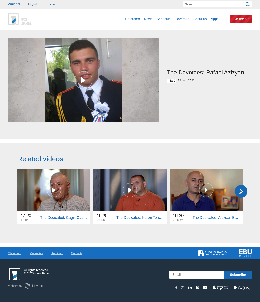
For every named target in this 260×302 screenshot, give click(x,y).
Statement (14, 253)
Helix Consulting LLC (25, 286)
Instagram (197, 287)
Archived (57, 253)
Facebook (176, 287)
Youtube (205, 287)
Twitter (182, 287)
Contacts (76, 253)
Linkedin (190, 287)
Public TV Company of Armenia (36, 19)
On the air (241, 19)
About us (200, 19)
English (33, 4)
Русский (50, 4)
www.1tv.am (42, 273)
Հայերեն (14, 4)
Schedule (164, 19)
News (148, 19)
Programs (132, 19)
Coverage (182, 19)
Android (242, 287)
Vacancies (36, 253)
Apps (215, 19)
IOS (220, 287)
